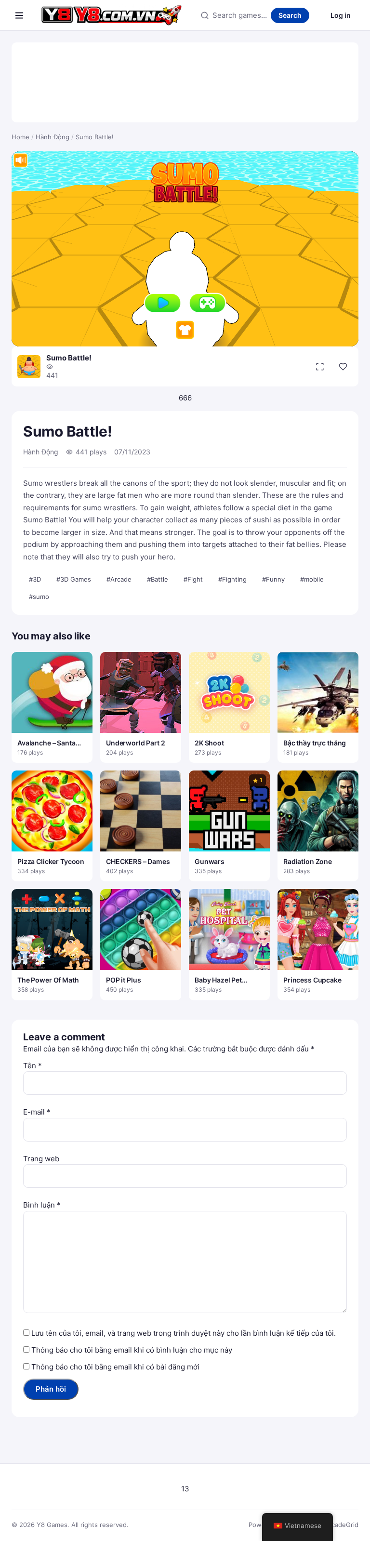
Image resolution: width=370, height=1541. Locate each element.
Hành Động (52, 137)
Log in (340, 15)
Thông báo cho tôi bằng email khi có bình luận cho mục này (131, 1350)
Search (290, 15)
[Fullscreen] (320, 366)
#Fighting (232, 579)
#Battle (157, 579)
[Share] (343, 366)
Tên (32, 1065)
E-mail (37, 1111)
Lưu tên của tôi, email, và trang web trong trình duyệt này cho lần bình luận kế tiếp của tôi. (183, 1333)
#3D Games (73, 579)
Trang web (41, 1158)
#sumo (39, 596)
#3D (35, 579)
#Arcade (119, 579)
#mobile (312, 579)
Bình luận (42, 1204)
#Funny (273, 579)
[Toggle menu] (19, 15)
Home (20, 137)
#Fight (193, 579)
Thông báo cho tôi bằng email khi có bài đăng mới (115, 1366)
